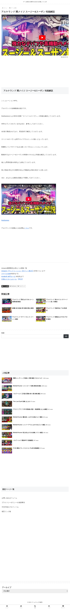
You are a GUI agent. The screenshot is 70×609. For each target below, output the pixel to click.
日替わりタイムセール (9, 279)
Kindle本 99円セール (8, 276)
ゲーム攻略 (5, 286)
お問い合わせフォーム (9, 498)
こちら (26, 228)
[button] (64, 323)
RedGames (5, 220)
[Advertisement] (35, 71)
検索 (2, 333)
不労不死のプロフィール (10, 507)
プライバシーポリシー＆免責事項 (13, 502)
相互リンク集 (6, 511)
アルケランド (22, 286)
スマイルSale (6, 274)
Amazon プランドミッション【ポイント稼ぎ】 (17, 271)
